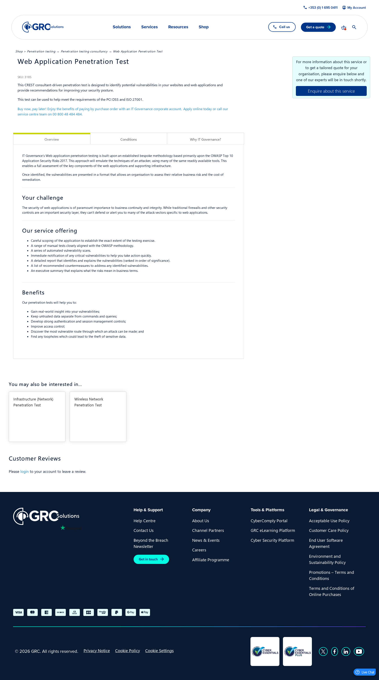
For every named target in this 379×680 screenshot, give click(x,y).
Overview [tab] (52, 139)
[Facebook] (334, 651)
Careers (199, 550)
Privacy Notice (97, 650)
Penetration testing (41, 51)
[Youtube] (359, 651)
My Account (356, 7)
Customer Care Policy (329, 530)
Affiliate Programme (210, 559)
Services (149, 27)
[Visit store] (343, 27)
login (24, 471)
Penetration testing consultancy (84, 51)
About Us (200, 520)
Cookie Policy (127, 650)
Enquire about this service (331, 91)
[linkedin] (345, 651)
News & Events (206, 540)
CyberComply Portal (269, 520)
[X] (323, 651)
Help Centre (145, 520)
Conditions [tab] (128, 139)
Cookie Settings (159, 650)
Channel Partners (208, 530)
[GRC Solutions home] (70, 516)
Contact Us (144, 530)
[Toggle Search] (354, 27)
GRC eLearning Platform (273, 530)
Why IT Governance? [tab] (205, 139)
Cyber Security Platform (272, 540)
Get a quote (315, 27)
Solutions (122, 27)
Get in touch (148, 559)
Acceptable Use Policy (329, 520)
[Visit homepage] (43, 27)
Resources (178, 27)
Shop (204, 27)
